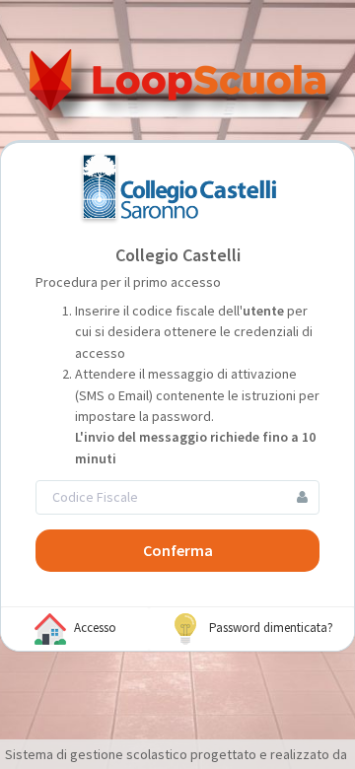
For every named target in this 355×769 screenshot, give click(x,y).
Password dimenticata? (269, 627)
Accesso (93, 627)
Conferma (178, 550)
